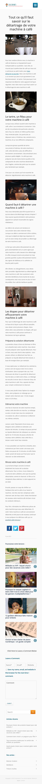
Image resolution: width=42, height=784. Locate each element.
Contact (23, 780)
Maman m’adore (11, 761)
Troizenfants (17, 778)
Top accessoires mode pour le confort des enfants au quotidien (20, 741)
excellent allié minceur (12, 520)
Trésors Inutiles (11, 769)
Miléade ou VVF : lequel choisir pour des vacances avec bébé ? (19, 732)
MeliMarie (9, 765)
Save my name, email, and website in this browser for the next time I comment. (20, 672)
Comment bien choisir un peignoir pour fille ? (21, 736)
